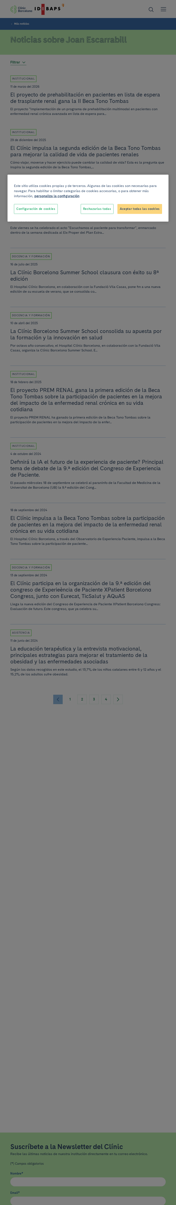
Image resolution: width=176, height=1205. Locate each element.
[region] (88, 198)
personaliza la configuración (56, 196)
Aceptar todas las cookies (140, 209)
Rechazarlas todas (97, 209)
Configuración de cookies (35, 209)
